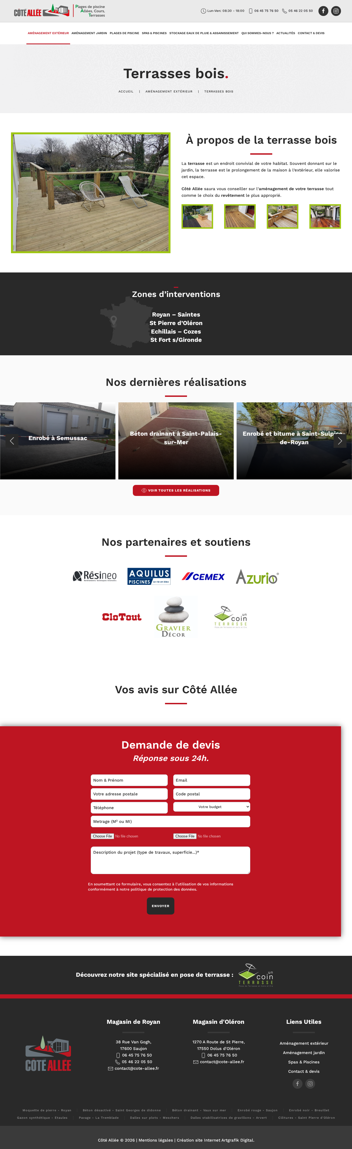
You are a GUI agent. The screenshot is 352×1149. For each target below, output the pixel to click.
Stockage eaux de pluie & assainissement (204, 33)
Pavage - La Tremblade (99, 1118)
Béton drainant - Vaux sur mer (199, 1110)
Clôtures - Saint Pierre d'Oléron (306, 1118)
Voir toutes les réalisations (179, 490)
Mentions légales (156, 1140)
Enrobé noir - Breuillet (309, 1110)
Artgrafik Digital (237, 1140)
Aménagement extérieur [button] (48, 33)
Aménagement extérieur (304, 1043)
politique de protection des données (163, 889)
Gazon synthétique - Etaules (42, 1118)
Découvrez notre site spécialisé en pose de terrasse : (155, 974)
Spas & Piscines (154, 33)
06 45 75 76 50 (266, 11)
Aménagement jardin (304, 1052)
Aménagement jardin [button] (89, 33)
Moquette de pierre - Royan (47, 1110)
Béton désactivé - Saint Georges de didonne (122, 1110)
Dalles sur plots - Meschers (154, 1118)
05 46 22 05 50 (300, 11)
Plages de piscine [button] (124, 33)
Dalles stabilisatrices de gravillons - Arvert (229, 1118)
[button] (91, 192)
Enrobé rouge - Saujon (258, 1110)
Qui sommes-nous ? (257, 33)
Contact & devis (311, 33)
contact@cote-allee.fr (136, 1068)
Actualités (285, 33)
